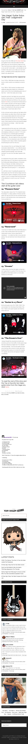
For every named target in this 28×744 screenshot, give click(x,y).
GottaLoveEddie (9, 644)
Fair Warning (8, 712)
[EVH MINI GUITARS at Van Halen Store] (13, 616)
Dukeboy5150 (9, 666)
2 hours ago (16, 641)
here (6, 101)
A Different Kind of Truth (18, 714)
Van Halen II (12, 710)
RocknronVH (8, 658)
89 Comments (23, 22)
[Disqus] (14, 452)
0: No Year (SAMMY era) (12, 392)
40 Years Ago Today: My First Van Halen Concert (12, 564)
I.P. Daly (7, 623)
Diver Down (14, 712)
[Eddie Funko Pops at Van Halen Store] (13, 554)
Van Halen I (5, 710)
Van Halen (6, 394)
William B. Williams (10, 636)
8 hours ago (11, 663)
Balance (9, 714)
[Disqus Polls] (14, 416)
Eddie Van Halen (20, 392)
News (2, 394)
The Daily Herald (20, 61)
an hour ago (11, 633)
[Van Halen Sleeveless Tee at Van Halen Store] (13, 703)
